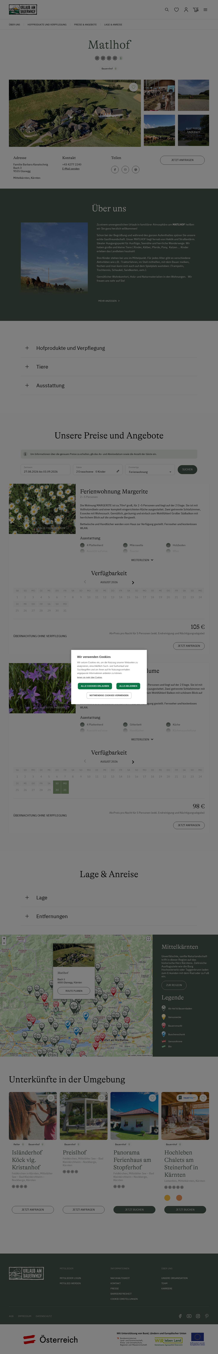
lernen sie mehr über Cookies (89, 677)
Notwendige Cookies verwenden (109, 695)
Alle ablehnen (128, 686)
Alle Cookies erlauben (95, 686)
